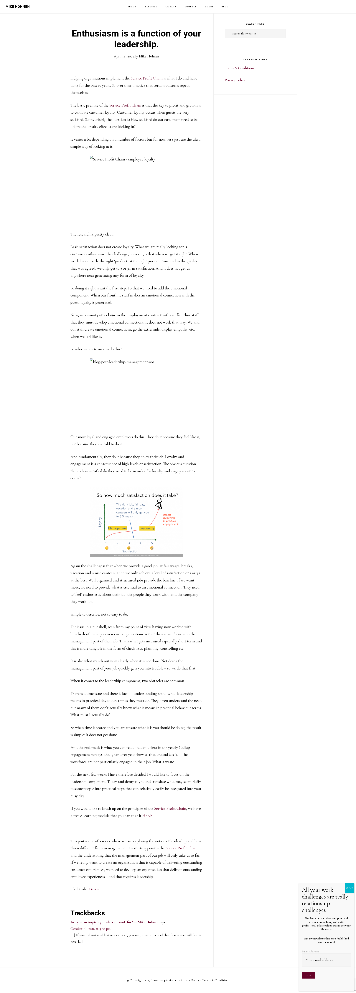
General (94, 889)
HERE (147, 815)
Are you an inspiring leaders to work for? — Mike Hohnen (114, 922)
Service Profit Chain (147, 78)
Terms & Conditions (239, 68)
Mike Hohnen (18, 7)
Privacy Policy (235, 80)
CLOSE (349, 888)
